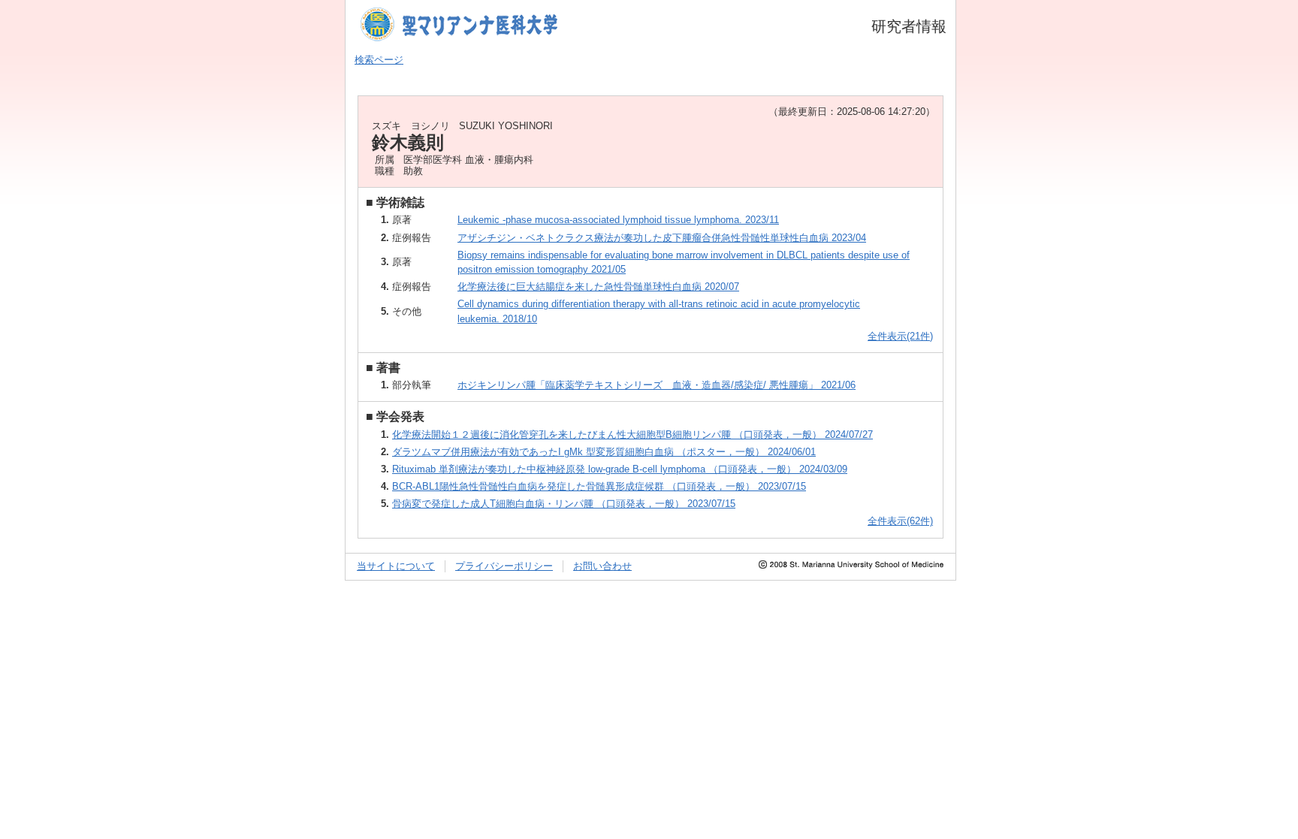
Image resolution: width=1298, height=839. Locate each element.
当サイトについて (396, 566)
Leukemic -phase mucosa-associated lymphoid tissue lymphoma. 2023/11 (618, 219)
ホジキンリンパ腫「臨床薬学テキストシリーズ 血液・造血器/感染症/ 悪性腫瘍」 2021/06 (656, 385)
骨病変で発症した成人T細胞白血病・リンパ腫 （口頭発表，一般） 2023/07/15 (563, 503)
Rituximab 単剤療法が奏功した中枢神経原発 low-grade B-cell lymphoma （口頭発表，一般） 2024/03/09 (619, 469)
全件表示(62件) (900, 521)
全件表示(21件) (900, 336)
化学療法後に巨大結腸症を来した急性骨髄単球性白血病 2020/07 (598, 286)
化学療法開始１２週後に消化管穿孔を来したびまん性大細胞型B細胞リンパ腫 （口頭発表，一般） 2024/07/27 (632, 434)
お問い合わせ (602, 566)
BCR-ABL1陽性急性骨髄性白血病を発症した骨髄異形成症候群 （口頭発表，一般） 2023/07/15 (599, 486)
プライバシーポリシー (504, 566)
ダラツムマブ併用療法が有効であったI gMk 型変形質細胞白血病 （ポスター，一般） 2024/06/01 (604, 451)
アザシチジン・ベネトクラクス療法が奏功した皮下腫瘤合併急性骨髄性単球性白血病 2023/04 (661, 237)
